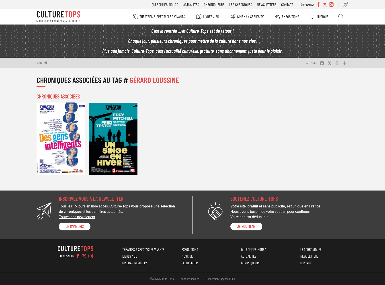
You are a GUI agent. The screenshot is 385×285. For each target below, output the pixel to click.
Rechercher (341, 17)
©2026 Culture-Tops (162, 279)
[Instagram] (90, 256)
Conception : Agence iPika (220, 279)
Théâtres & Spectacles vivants (162, 16)
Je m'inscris (75, 226)
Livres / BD (211, 16)
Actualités (191, 4)
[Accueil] (58, 17)
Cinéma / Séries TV (250, 16)
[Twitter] (84, 256)
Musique (322, 16)
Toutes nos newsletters (77, 217)
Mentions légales (189, 279)
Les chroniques (240, 4)
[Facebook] (77, 256)
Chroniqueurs (214, 4)
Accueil (42, 63)
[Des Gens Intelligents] (61, 139)
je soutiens (246, 226)
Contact (287, 4)
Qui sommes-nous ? (165, 4)
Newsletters (266, 4)
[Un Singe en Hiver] (113, 139)
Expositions (290, 16)
